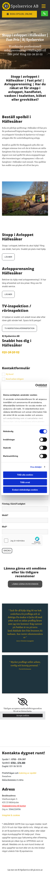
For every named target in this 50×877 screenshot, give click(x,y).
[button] (43, 6)
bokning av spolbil (27, 773)
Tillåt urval (25, 482)
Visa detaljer (36, 467)
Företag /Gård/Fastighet (13, 504)
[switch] (43, 440)
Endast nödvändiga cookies (25, 490)
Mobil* (5, 515)
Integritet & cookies (11, 815)
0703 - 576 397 (18, 759)
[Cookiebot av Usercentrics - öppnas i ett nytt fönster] (35, 385)
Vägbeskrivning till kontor (14, 806)
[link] (23, 702)
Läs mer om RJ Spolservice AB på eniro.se (25, 869)
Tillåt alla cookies (25, 475)
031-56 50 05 (35, 54)
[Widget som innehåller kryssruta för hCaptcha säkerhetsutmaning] (22, 541)
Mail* (4, 526)
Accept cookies (22, 715)
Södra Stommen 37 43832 (12, 779)
